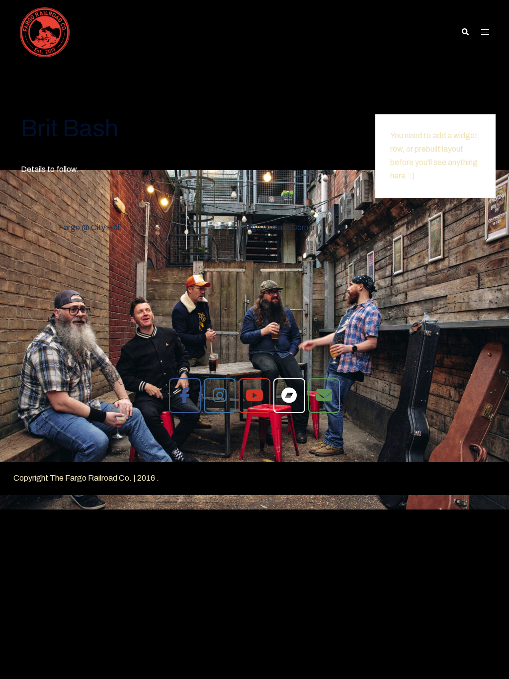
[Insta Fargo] (220, 395)
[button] (465, 32)
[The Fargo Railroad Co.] (45, 31)
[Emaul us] (324, 395)
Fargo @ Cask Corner (277, 227)
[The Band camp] (289, 395)
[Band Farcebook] (185, 395)
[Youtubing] (254, 395)
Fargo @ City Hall (90, 227)
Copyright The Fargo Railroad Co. (72, 478)
